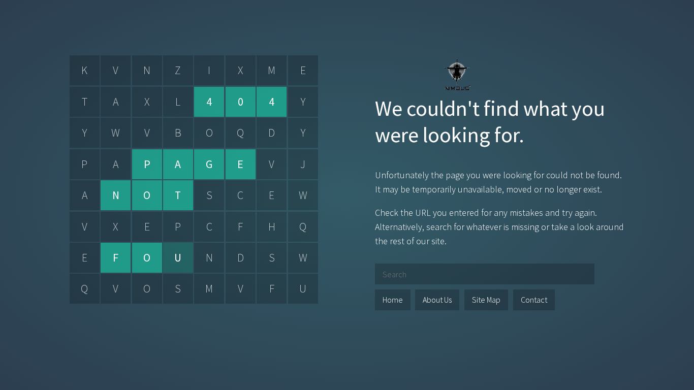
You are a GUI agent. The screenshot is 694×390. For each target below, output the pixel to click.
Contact (534, 300)
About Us (437, 300)
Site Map (486, 300)
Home (393, 300)
